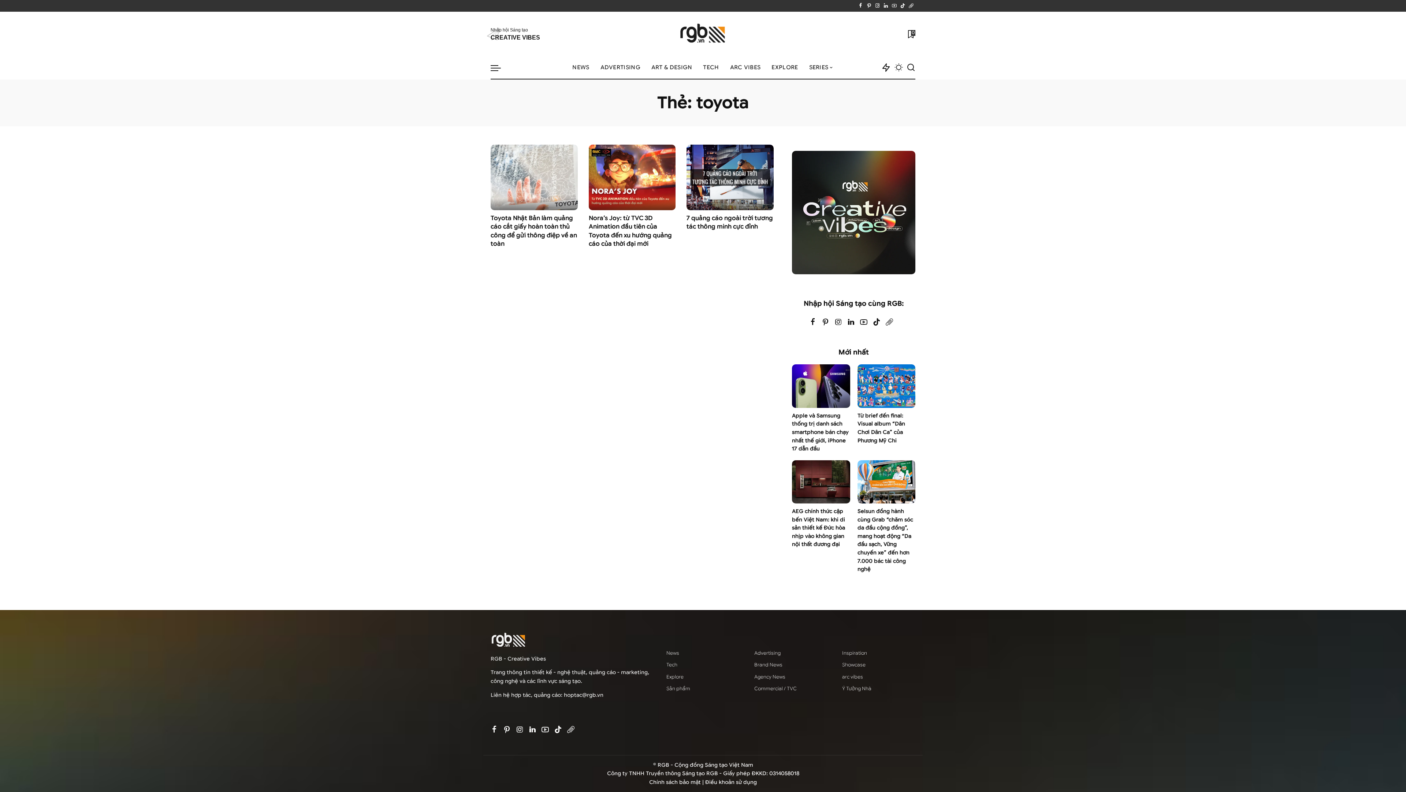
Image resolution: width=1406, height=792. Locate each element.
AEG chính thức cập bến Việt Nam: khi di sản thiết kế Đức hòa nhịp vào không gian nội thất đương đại (818, 527)
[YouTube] (894, 6)
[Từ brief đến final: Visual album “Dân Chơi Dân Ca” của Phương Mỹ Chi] (886, 386)
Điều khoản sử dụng (731, 782)
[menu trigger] (499, 68)
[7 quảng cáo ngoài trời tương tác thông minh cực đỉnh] (730, 177)
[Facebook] (860, 6)
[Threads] (911, 6)
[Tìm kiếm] (911, 68)
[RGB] (703, 34)
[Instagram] (877, 6)
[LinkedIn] (886, 6)
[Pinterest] (869, 6)
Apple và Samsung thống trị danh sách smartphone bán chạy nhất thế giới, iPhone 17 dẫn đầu (820, 432)
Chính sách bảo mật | (677, 782)
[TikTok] (903, 6)
